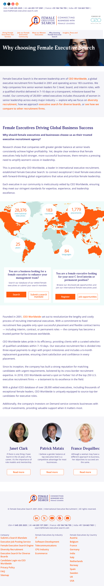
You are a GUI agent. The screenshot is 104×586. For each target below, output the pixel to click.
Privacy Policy (8, 567)
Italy (72, 557)
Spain (73, 569)
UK (71, 576)
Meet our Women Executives (39, 34)
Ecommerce (41, 553)
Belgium (74, 541)
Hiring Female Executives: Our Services (8, 35)
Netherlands (76, 561)
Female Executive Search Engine (17, 545)
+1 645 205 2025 (15, 8)
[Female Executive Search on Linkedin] (36, 518)
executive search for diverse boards (60, 104)
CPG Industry (42, 549)
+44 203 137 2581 (35, 8)
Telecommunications (46, 545)
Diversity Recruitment (12, 549)
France (73, 545)
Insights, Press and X (70, 34)
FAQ (3, 571)
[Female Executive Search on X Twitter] (44, 518)
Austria (73, 537)
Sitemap (5, 575)
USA (72, 580)
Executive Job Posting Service (16, 541)
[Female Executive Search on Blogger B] (60, 518)
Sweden (74, 573)
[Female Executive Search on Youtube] (52, 518)
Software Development (47, 541)
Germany (74, 549)
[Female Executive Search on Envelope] (67, 518)
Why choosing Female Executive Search (54, 35)
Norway (74, 565)
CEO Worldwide (78, 78)
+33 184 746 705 (59, 8)
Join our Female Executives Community (23, 35)
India (72, 553)
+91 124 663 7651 (82, 8)
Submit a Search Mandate (14, 537)
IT (36, 537)
